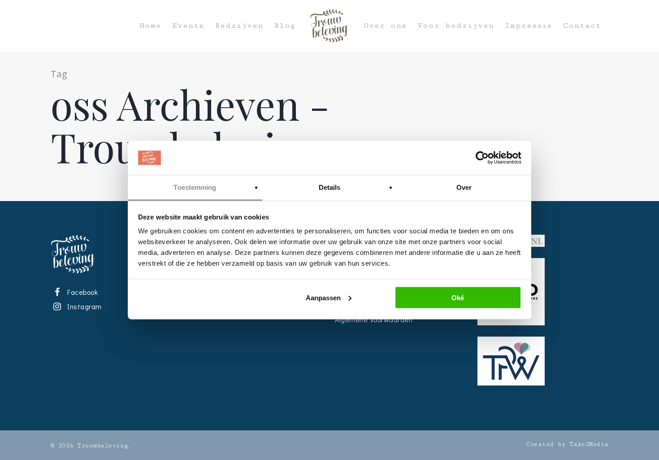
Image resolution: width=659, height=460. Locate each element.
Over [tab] (464, 187)
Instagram (83, 306)
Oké (457, 297)
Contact (582, 26)
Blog (284, 26)
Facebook (81, 292)
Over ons (385, 26)
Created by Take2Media (567, 444)
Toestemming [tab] (194, 187)
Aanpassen (323, 297)
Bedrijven (239, 26)
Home (150, 26)
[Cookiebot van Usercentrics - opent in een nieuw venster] (482, 158)
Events (188, 26)
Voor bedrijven (455, 26)
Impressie (528, 26)
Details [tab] (330, 187)
